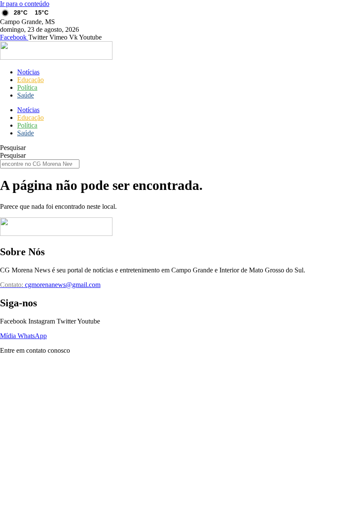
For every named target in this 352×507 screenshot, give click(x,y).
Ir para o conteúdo (24, 3)
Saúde (25, 95)
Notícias (28, 72)
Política (27, 87)
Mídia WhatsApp (23, 335)
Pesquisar (13, 147)
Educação (30, 79)
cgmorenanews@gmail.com (50, 284)
